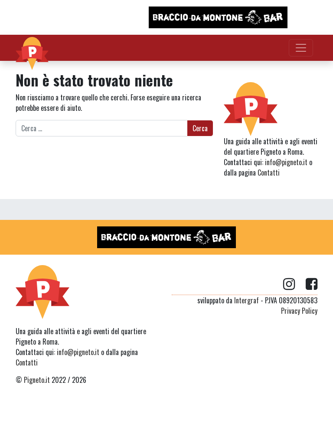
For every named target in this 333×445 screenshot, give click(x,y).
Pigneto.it (37, 380)
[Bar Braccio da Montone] (218, 17)
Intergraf (246, 300)
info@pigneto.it (286, 162)
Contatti (269, 172)
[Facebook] (311, 284)
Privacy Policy (299, 311)
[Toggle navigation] (301, 47)
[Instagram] (294, 284)
